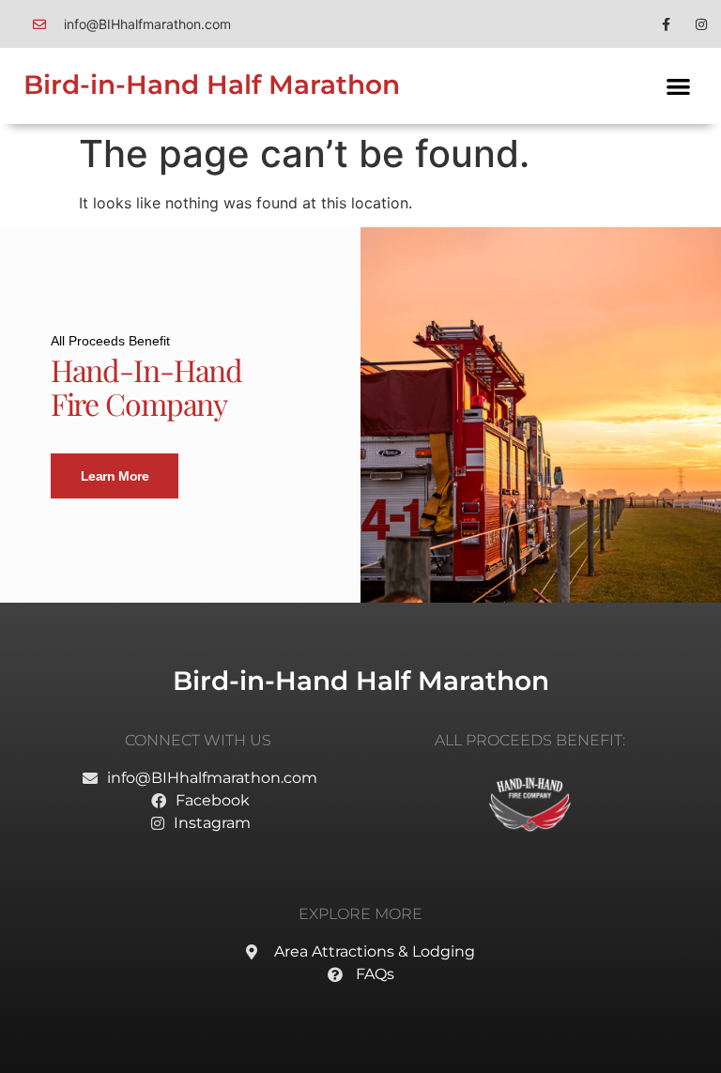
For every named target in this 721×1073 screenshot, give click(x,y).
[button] (678, 86)
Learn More (115, 475)
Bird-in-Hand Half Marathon (211, 84)
